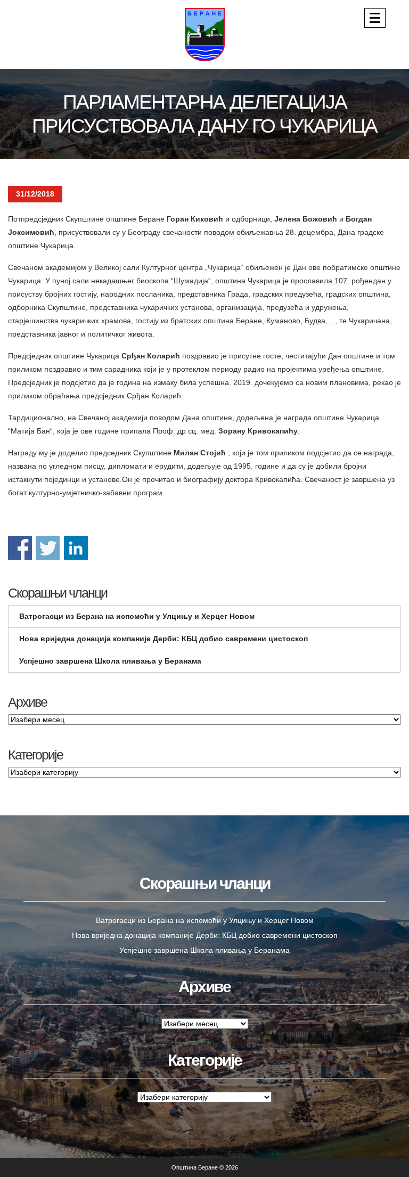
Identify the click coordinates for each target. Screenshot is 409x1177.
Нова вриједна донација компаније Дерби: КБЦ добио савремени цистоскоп (163, 638)
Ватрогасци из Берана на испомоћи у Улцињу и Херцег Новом (137, 616)
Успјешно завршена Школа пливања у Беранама (110, 661)
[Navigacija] (375, 18)
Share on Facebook (20, 548)
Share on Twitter (48, 548)
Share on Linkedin (76, 548)
